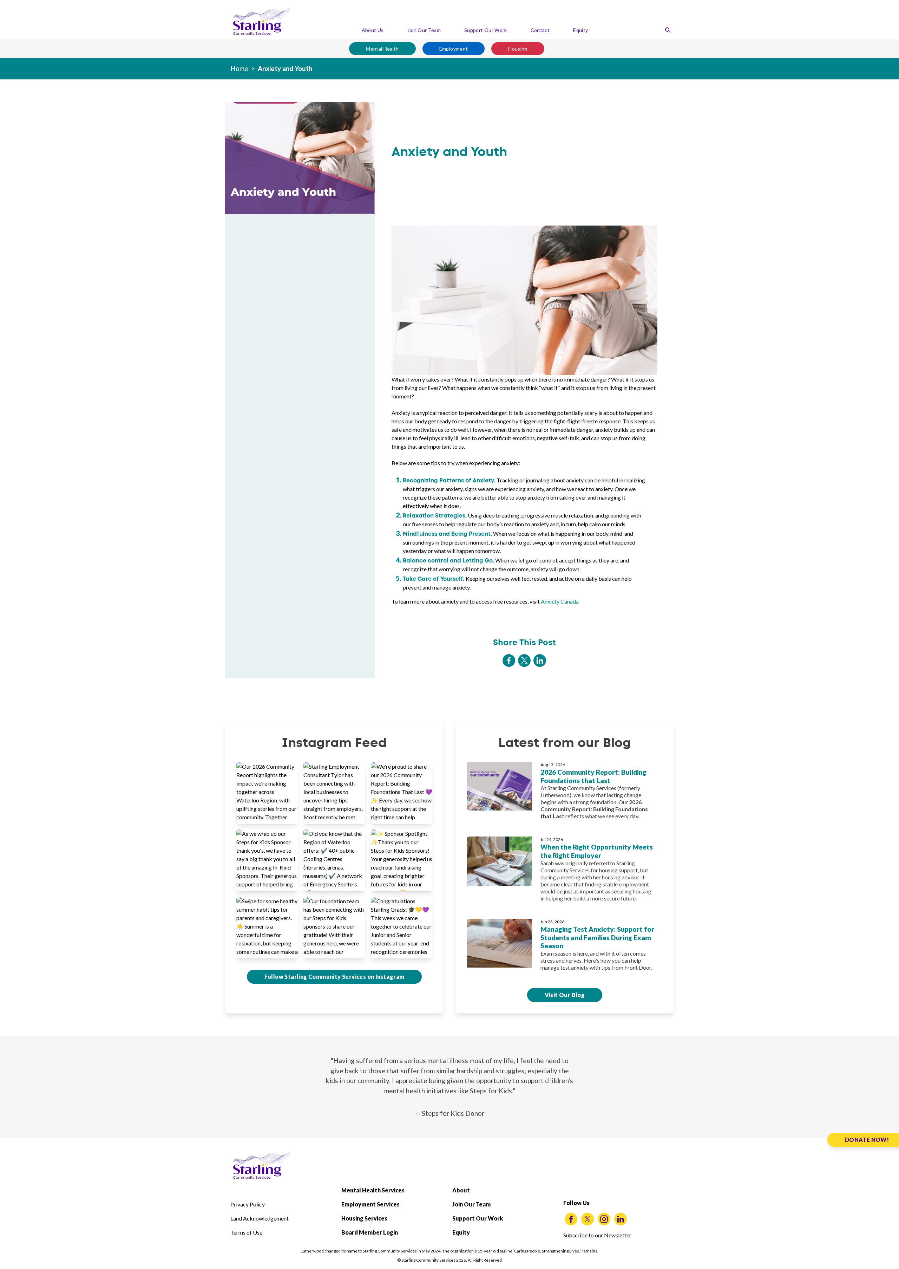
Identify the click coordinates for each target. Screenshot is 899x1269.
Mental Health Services (373, 1190)
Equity (580, 30)
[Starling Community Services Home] (262, 22)
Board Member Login (369, 1232)
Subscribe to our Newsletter (597, 1235)
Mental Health (382, 49)
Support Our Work (485, 30)
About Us (373, 30)
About (461, 1190)
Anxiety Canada (560, 601)
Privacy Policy (247, 1204)
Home (239, 68)
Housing (517, 49)
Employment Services (370, 1204)
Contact (540, 30)
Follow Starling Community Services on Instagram (334, 976)
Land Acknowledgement (259, 1218)
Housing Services (364, 1218)
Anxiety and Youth (285, 68)
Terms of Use (246, 1232)
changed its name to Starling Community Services (371, 1251)
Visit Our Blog (565, 994)
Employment (453, 49)
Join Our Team (424, 30)
